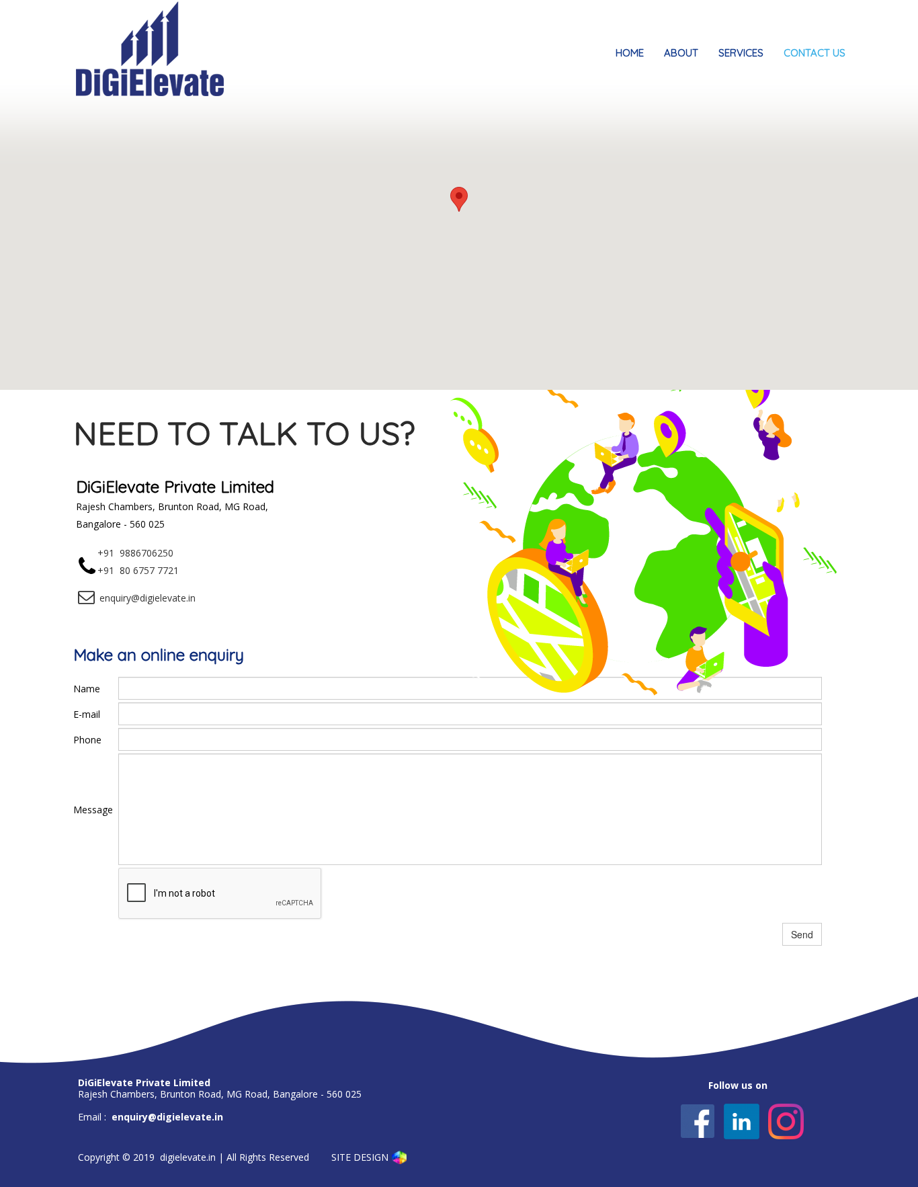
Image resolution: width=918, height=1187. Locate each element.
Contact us (814, 52)
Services (740, 52)
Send (802, 934)
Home (630, 52)
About (681, 52)
